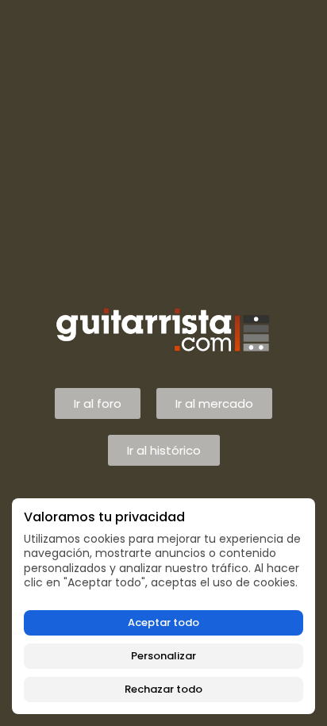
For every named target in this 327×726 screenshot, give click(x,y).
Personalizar (163, 655)
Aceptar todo (163, 622)
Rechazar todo (163, 689)
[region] (163, 606)
